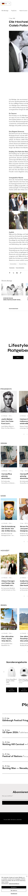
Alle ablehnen (14, 890)
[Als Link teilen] (20, 298)
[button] (10, 759)
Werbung (12, 842)
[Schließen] (26, 877)
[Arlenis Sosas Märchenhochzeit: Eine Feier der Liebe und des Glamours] (12, 315)
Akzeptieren (14, 887)
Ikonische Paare (22, 289)
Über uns (4, 842)
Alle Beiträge (4, 10)
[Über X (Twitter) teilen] (13, 298)
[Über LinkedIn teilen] (17, 298)
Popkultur (14, 10)
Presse (26, 842)
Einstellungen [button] (14, 893)
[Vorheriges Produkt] (4, 699)
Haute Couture (23, 10)
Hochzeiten (12, 293)
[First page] (24, 462)
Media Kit (19, 842)
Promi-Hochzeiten (20, 293)
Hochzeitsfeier (13, 289)
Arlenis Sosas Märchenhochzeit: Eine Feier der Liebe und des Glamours (12, 324)
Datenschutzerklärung (14, 883)
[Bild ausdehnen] (18, 227)
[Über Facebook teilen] (9, 298)
